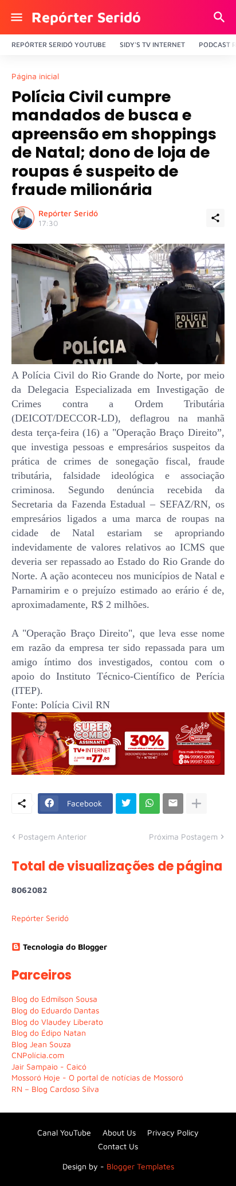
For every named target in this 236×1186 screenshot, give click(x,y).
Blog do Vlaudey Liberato (57, 1022)
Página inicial (35, 76)
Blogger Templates (140, 1166)
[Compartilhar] (215, 218)
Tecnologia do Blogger (65, 946)
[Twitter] (126, 803)
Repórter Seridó (86, 17)
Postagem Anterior (52, 836)
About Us (119, 1132)
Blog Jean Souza (41, 1044)
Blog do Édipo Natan (48, 1032)
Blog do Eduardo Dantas (55, 1010)
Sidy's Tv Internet (152, 44)
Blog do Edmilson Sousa (54, 999)
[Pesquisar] (221, 17)
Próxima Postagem (183, 836)
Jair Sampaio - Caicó (48, 1066)
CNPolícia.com (37, 1055)
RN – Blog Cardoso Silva (55, 1089)
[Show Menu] (16, 17)
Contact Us (118, 1146)
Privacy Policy (173, 1132)
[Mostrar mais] (196, 803)
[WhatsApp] (149, 803)
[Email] (173, 803)
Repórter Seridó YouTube (58, 44)
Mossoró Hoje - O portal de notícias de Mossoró (97, 1077)
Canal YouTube (64, 1132)
